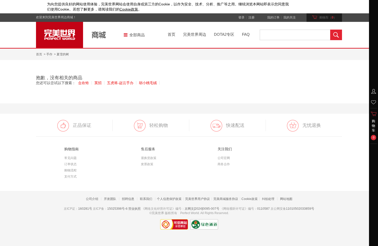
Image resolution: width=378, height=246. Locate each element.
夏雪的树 (63, 54)
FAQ (246, 34)
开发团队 (110, 199)
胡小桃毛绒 (148, 83)
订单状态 (70, 164)
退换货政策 (148, 158)
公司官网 (224, 158)
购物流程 (70, 170)
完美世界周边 (194, 34)
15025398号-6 (117, 208)
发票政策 (147, 164)
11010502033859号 (300, 208)
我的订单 (273, 17)
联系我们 (146, 199)
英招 (98, 83)
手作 (49, 54)
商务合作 (224, 164)
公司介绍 (92, 199)
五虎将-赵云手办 (120, 83)
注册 (251, 17)
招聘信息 (128, 199)
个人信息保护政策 (169, 199)
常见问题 (70, 158)
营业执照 (134, 208)
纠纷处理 (268, 199)
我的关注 (289, 17)
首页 (171, 34)
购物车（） (328, 17)
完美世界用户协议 (197, 199)
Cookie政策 (249, 199)
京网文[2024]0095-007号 (202, 208)
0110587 (263, 208)
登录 (241, 17)
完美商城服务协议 (225, 199)
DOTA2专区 (224, 34)
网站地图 (286, 199)
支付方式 (70, 176)
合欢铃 (83, 83)
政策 (129, 9)
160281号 (85, 208)
